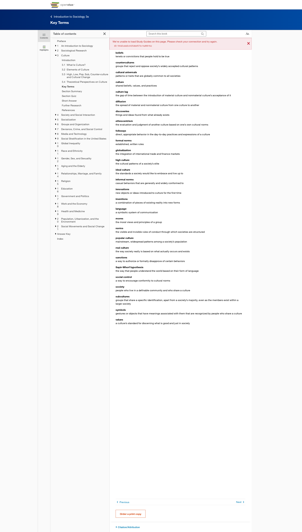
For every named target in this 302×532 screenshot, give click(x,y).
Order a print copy (130, 513)
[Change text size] (247, 34)
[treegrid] (79, 140)
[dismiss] (248, 43)
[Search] (202, 34)
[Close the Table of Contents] (104, 34)
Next (238, 501)
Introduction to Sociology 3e (71, 16)
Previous (124, 502)
